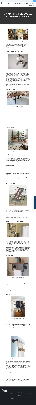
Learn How (21, 3)
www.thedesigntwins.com (20, 151)
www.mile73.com (20, 169)
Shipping (11, 393)
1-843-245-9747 (3, 0)
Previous (25, 25)
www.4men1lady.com (20, 106)
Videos (33, 3)
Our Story (26, 3)
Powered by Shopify (15, 401)
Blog (30, 3)
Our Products (20, 392)
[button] (35, 202)
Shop (9, 3)
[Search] (34, 6)
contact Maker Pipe (12, 379)
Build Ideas (16, 3)
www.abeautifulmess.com (20, 318)
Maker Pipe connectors (16, 47)
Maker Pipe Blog (20, 395)
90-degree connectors (14, 177)
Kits (11, 3)
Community (30, 5)
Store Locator (12, 0)
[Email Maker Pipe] (32, 393)
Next (28, 25)
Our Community (20, 390)
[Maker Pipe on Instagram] (30, 393)
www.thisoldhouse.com (20, 237)
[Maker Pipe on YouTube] (29, 393)
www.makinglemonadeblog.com (20, 358)
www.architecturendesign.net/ (20, 41)
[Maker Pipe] (3, 3)
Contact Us (7, 0)
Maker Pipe (5, 401)
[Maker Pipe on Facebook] (27, 393)
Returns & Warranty (12, 395)
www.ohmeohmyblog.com (20, 277)
